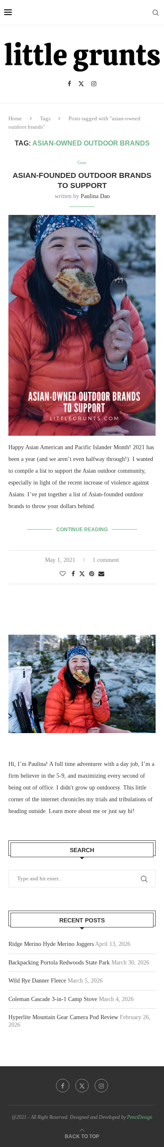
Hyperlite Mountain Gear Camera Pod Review (63, 1017)
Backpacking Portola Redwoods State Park (59, 962)
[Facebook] (69, 84)
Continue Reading (82, 529)
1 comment (106, 560)
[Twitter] (81, 84)
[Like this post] (63, 574)
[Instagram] (93, 84)
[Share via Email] (101, 574)
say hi (125, 811)
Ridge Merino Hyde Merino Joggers (51, 944)
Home (15, 118)
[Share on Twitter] (82, 573)
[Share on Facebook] (73, 574)
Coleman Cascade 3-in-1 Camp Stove (52, 999)
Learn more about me (74, 811)
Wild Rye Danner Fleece (37, 980)
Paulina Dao (95, 196)
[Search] (155, 12)
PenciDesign (139, 1117)
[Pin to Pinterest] (91, 574)
